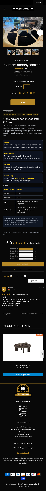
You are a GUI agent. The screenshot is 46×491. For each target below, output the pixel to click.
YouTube (24, 414)
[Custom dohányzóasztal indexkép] (11, 52)
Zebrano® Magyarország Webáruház (28, 484)
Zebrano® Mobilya (23, 61)
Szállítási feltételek (23, 434)
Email (24, 416)
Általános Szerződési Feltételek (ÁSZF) (23, 429)
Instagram (23, 411)
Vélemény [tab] (6, 276)
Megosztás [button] (7, 314)
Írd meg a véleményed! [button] (24, 264)
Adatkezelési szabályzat (23, 427)
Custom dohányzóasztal (9, 309)
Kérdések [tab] (19, 276)
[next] (42, 354)
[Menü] (4, 9)
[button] (39, 314)
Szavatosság (23, 432)
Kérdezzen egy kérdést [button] (24, 269)
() (38, 2)
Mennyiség (19, 87)
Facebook (24, 406)
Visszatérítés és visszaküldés (23, 437)
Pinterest (24, 409)
